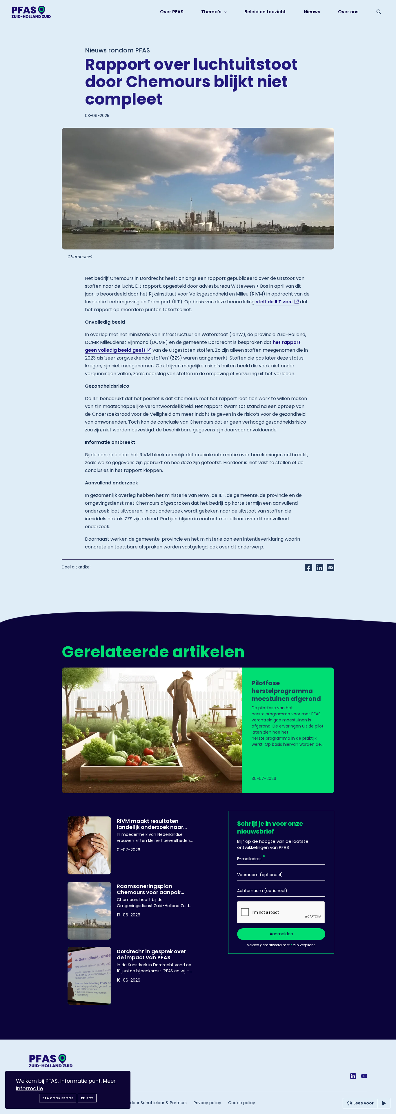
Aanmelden (281, 934)
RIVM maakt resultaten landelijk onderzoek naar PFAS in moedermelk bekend (154, 823)
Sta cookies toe (57, 1098)
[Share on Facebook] (308, 567)
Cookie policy (241, 1103)
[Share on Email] (330, 567)
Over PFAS (172, 12)
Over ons (348, 12)
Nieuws (312, 12)
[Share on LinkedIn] (319, 567)
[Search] (378, 11)
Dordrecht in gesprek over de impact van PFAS (151, 954)
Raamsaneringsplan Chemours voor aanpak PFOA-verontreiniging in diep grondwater (149, 889)
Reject (87, 1098)
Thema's (212, 12)
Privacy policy (207, 1103)
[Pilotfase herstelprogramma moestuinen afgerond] (198, 730)
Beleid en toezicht (265, 12)
